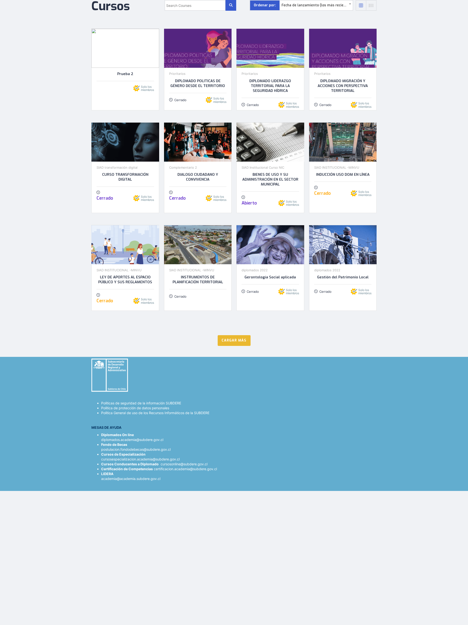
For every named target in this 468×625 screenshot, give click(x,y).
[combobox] (316, 5)
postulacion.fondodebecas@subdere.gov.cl (136, 449)
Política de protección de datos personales (135, 408)
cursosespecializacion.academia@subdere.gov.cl (140, 459)
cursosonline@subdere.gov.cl (184, 464)
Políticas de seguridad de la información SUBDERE (141, 403)
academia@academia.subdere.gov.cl (130, 479)
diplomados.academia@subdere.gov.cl (132, 440)
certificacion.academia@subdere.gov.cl (185, 469)
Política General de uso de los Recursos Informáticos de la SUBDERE (155, 413)
